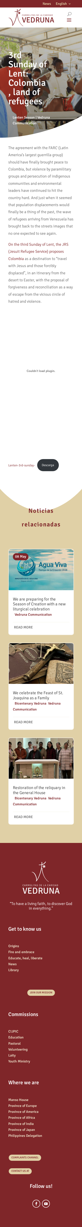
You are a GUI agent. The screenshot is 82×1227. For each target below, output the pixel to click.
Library (13, 970)
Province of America (23, 1112)
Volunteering (18, 1049)
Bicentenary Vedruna (30, 703)
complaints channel (24, 1157)
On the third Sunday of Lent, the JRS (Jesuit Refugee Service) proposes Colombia (38, 251)
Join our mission (41, 992)
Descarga (48, 465)
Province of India (21, 1124)
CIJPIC (13, 1031)
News (47, 4)
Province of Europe (22, 1106)
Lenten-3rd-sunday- (21, 465)
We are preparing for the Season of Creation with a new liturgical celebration (39, 604)
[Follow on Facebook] (36, 1204)
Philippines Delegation (25, 1136)
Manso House (18, 1100)
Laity (12, 1055)
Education (16, 1037)
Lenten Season (24, 117)
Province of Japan (21, 1130)
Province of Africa (21, 1117)
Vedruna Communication (33, 614)
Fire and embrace (21, 952)
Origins (13, 946)
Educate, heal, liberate (25, 958)
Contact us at (20, 1171)
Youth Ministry (19, 1061)
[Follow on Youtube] (46, 1204)
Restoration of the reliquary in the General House (39, 790)
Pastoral (14, 1043)
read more (23, 627)
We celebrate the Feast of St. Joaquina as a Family (38, 695)
